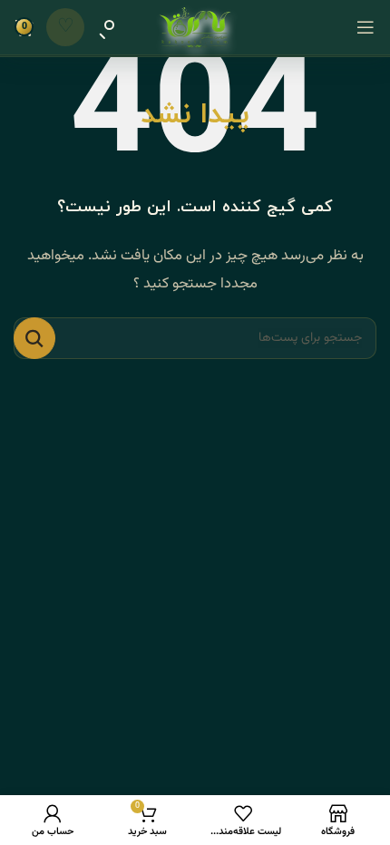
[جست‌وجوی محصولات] (107, 27)
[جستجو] (34, 338)
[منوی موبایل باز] (365, 27)
